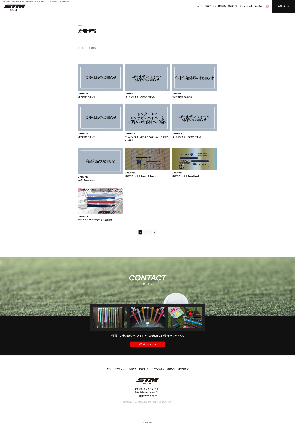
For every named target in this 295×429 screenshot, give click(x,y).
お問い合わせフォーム (147, 344)
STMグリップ (210, 6)
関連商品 (222, 6)
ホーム (199, 6)
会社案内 (258, 6)
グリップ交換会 (246, 6)
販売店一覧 (232, 6)
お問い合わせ (283, 6)
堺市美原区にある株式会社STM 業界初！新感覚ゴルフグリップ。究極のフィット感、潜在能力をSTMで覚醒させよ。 (36, 1)
